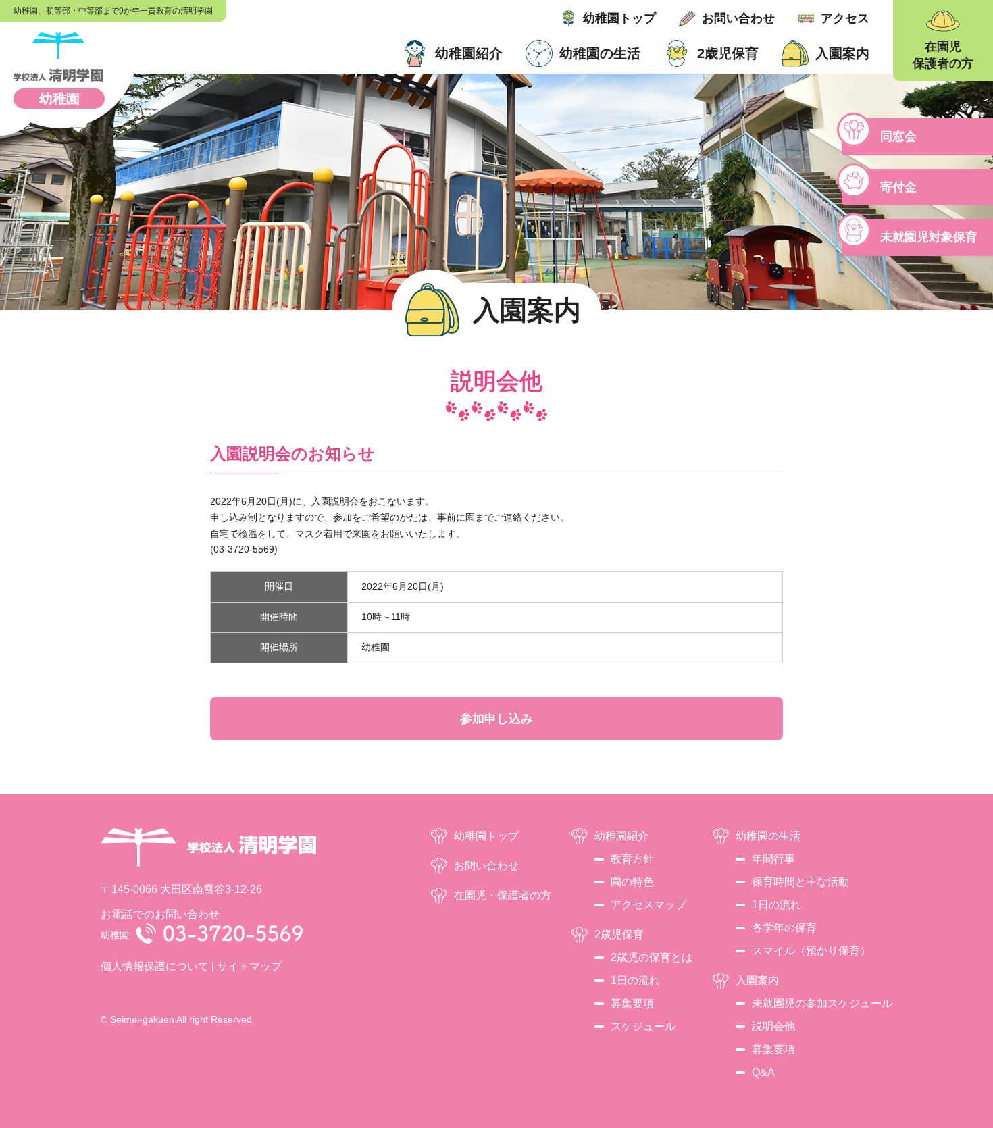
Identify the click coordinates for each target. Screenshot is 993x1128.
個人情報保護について (155, 966)
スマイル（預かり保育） (811, 950)
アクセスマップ (648, 905)
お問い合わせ (738, 18)
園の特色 (632, 882)
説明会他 (773, 1026)
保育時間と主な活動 (800, 882)
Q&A (763, 1072)
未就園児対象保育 (928, 237)
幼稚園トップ (619, 18)
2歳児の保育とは (651, 957)
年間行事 (773, 859)
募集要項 (632, 1003)
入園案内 (842, 53)
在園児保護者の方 (943, 55)
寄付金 (898, 187)
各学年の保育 (784, 927)
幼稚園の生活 (599, 53)
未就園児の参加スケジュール (822, 1003)
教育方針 (632, 859)
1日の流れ (635, 980)
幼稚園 (59, 98)
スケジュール (643, 1026)
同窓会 (898, 136)
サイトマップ (249, 966)
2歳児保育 (728, 53)
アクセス (845, 18)
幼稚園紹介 (469, 53)
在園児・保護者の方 (502, 895)
